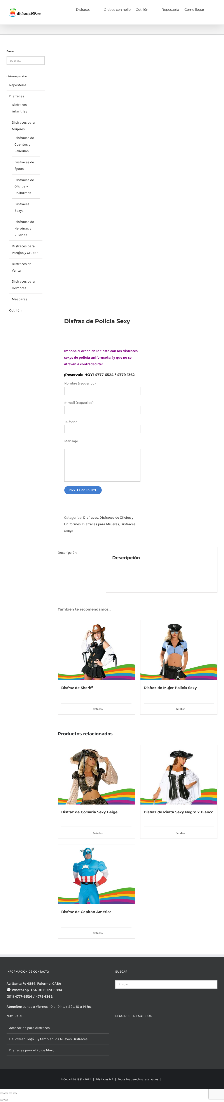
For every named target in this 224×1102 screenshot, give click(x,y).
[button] (211, 9)
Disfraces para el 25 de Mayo (31, 1050)
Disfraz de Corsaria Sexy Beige (89, 812)
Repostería (17, 85)
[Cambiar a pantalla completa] (6, 1093)
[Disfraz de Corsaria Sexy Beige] (96, 775)
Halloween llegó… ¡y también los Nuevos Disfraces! (48, 1039)
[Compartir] (10, 1093)
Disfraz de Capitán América (86, 912)
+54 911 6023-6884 (46, 990)
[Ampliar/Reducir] (2, 1093)
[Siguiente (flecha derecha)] (6, 1099)
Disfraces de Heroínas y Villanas (24, 228)
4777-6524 (104, 375)
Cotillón (15, 310)
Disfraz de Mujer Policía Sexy (170, 688)
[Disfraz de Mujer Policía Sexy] (178, 650)
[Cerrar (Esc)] (15, 1093)
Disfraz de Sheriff (77, 688)
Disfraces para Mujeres (100, 524)
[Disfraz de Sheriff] (96, 650)
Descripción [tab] (67, 552)
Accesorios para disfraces (29, 1028)
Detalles (98, 708)
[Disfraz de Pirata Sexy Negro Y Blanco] (178, 775)
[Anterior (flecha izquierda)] (2, 1099)
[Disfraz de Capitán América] (96, 874)
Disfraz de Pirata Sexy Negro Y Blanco (178, 812)
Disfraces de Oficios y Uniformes (24, 186)
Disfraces (90, 517)
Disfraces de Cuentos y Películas (24, 144)
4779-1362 (126, 375)
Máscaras (19, 299)
